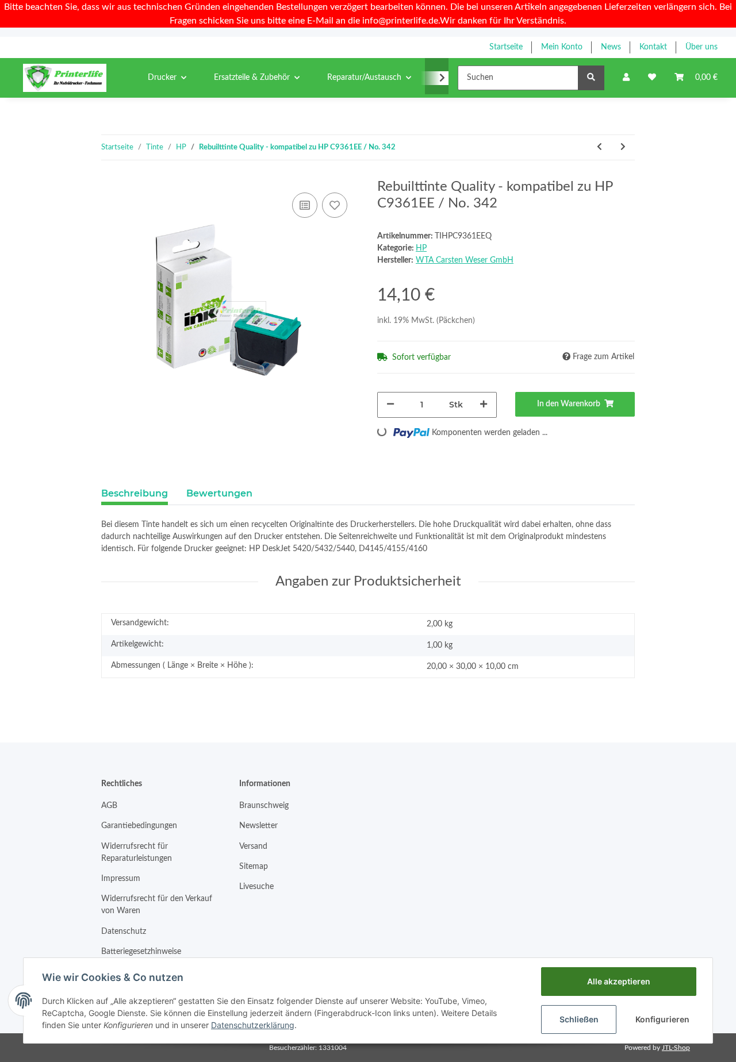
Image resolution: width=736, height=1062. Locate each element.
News (611, 47)
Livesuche (256, 887)
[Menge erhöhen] (483, 405)
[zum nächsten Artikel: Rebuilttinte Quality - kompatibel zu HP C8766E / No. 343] (623, 147)
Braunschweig (264, 806)
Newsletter (258, 826)
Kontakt (653, 47)
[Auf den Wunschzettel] (334, 205)
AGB (109, 806)
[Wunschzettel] (652, 78)
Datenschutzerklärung (252, 1025)
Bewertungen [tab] (219, 493)
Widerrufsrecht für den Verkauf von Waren (156, 905)
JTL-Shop (676, 1047)
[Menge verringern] (390, 405)
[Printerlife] (64, 77)
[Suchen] (591, 78)
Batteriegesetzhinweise (141, 952)
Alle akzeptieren (618, 981)
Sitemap (253, 867)
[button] (626, 78)
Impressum (120, 879)
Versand (253, 846)
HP (421, 248)
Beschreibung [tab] (134, 493)
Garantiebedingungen (139, 826)
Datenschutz (123, 932)
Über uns (701, 47)
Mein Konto (561, 47)
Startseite (506, 47)
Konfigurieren (662, 1019)
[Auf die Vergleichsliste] (304, 205)
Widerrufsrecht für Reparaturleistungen (136, 852)
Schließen (579, 1019)
